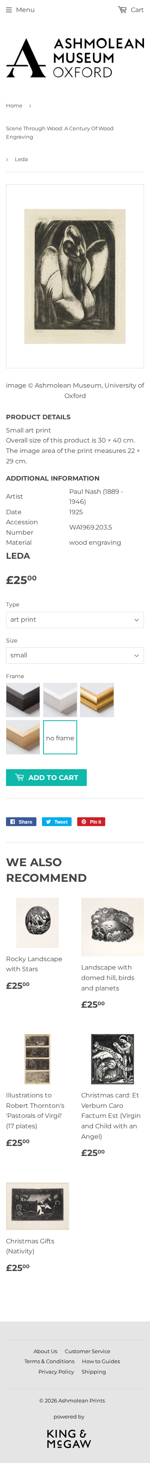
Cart (136, 10)
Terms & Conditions (49, 1361)
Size (11, 640)
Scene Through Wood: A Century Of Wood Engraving (60, 132)
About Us (45, 1351)
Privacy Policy (56, 1371)
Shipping (94, 1371)
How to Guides (101, 1361)
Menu (25, 10)
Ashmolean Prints (81, 1400)
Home (14, 105)
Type (12, 604)
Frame (15, 676)
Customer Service (87, 1351)
